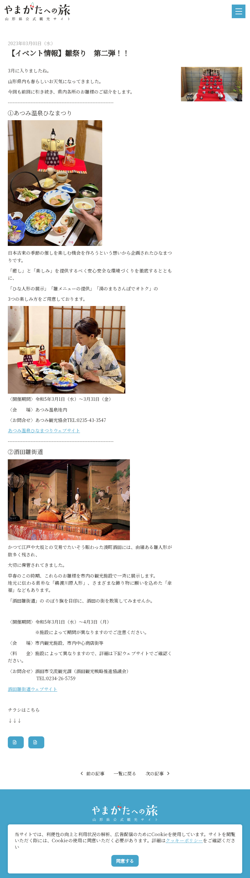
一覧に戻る (125, 773)
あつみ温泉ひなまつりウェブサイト (44, 430)
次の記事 (155, 773)
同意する (125, 861)
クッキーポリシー (184, 840)
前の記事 (95, 773)
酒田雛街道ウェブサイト (32, 689)
